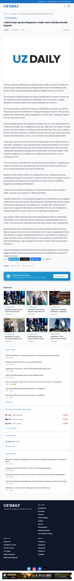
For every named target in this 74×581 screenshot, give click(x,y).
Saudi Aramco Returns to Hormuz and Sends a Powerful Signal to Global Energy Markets (35, 474)
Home (5, 14)
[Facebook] (40, 569)
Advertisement (9, 554)
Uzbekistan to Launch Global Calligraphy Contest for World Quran (27, 488)
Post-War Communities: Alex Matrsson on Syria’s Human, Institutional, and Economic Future (36, 481)
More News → (9, 402)
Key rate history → (11, 446)
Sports (40, 524)
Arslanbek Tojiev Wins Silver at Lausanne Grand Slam (23, 362)
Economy (41, 511)
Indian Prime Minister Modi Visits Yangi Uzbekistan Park (24, 375)
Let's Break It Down (64, 1)
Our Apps (7, 551)
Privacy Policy (9, 548)
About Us (7, 542)
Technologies (13, 14)
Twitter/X (25, 259)
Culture (40, 521)
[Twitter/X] (45, 569)
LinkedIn (41, 554)
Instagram (41, 545)
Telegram (15, 259)
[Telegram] (29, 569)
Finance (41, 514)
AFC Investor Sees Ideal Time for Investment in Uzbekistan (25, 395)
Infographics (41, 1)
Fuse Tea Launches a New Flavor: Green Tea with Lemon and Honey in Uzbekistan (33, 382)
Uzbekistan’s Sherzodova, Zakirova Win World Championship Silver (28, 368)
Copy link (48, 259)
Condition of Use (10, 545)
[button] (64, 6)
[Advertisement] (37, 576)
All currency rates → (11, 428)
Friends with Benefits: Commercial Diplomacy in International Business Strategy (32, 355)
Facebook (37, 259)
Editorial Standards (11, 557)
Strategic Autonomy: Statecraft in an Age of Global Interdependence (28, 468)
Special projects (52, 1)
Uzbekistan (42, 508)
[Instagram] (34, 569)
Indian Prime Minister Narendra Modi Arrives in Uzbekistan (25, 388)
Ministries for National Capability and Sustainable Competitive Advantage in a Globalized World (35, 460)
